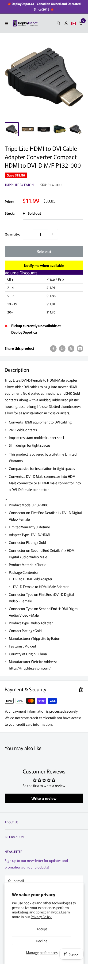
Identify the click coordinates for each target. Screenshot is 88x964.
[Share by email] (80, 348)
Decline (41, 940)
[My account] (66, 23)
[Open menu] (6, 23)
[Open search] (58, 23)
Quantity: (12, 234)
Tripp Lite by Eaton (19, 184)
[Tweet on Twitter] (71, 348)
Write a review (44, 798)
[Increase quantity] (53, 234)
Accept (42, 928)
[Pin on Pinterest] (62, 348)
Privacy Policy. (41, 916)
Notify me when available (44, 265)
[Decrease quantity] (28, 234)
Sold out (44, 251)
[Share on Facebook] (53, 348)
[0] (80, 23)
